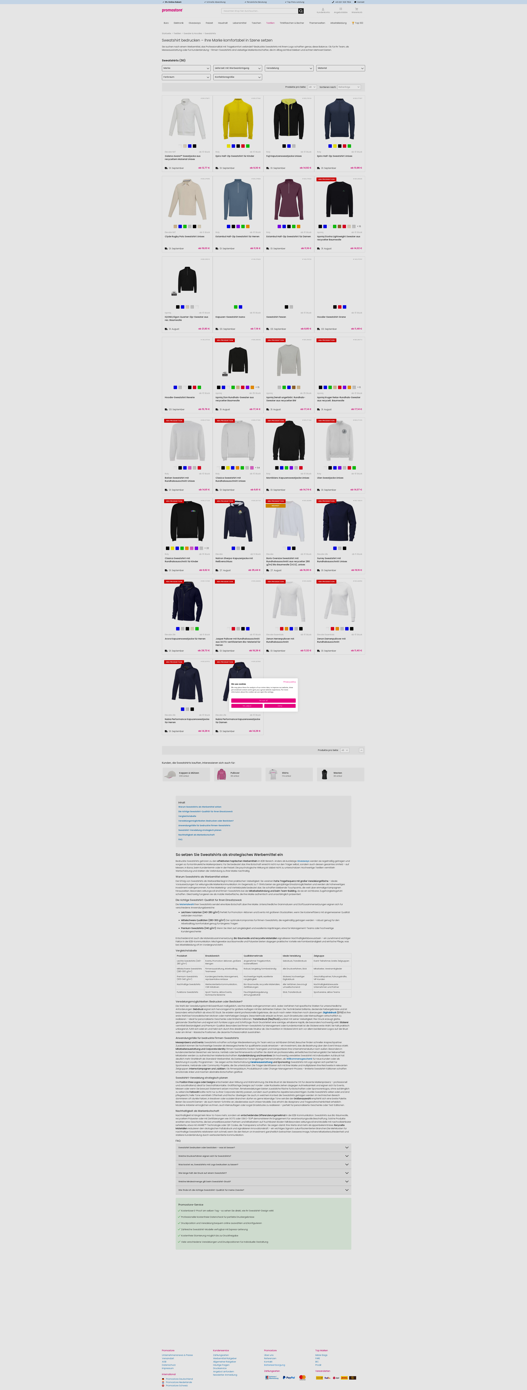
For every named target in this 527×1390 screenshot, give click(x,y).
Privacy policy (289, 681)
